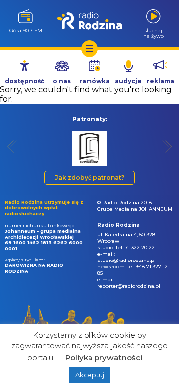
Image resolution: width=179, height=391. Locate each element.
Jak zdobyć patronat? (89, 177)
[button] (12, 146)
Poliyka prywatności (103, 357)
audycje (128, 81)
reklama (160, 81)
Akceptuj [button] (89, 375)
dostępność (24, 81)
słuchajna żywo (153, 33)
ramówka (94, 81)
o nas (62, 81)
